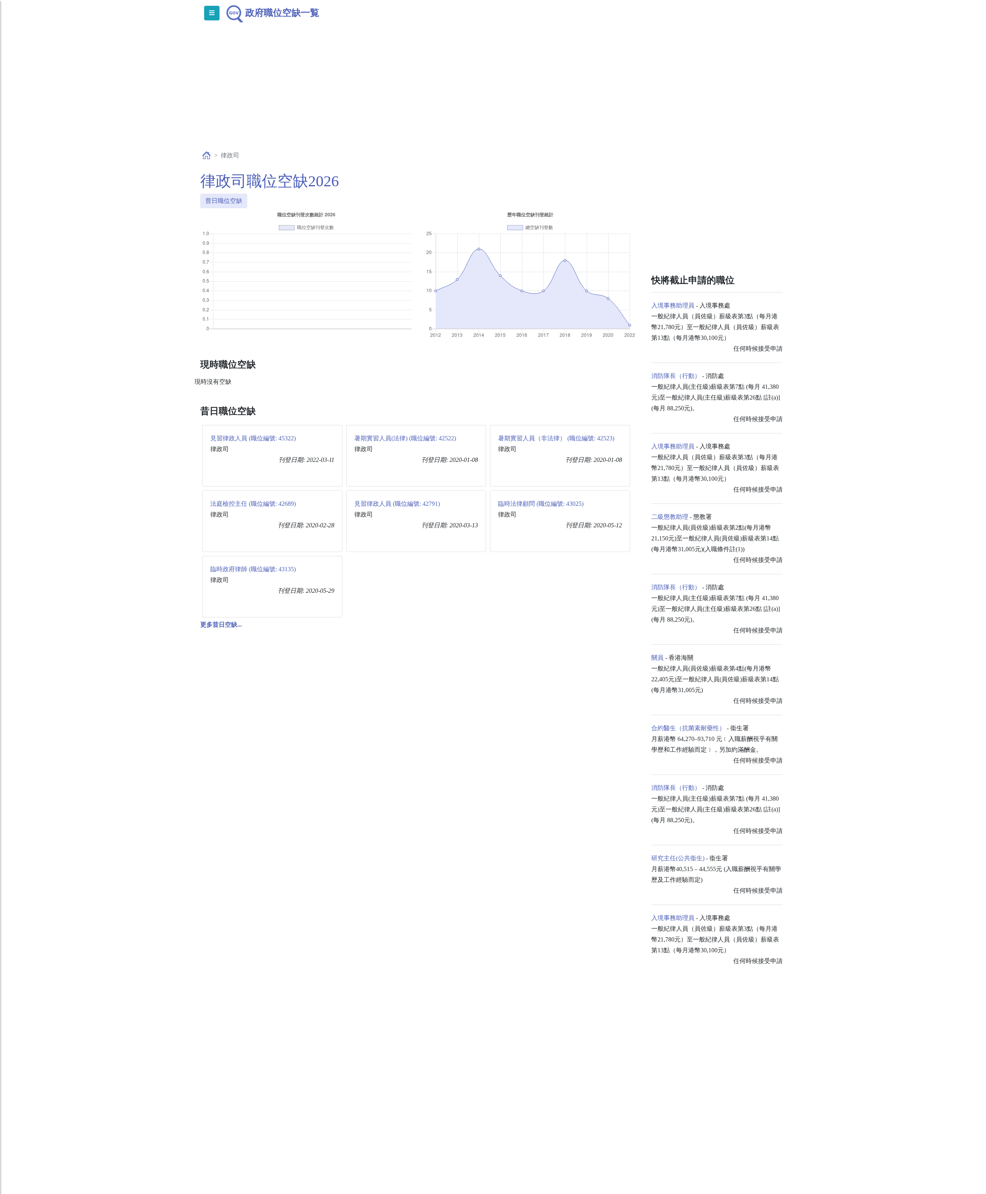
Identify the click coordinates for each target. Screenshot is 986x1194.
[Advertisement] (493, 95)
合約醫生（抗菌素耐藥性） (688, 728)
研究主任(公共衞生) (677, 858)
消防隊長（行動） (676, 376)
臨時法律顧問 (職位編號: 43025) (541, 503)
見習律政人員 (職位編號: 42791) (397, 503)
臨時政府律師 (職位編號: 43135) (253, 569)
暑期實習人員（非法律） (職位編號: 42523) (556, 438)
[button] (221, 624)
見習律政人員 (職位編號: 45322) (253, 438)
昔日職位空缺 (223, 200)
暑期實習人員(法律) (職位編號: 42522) (405, 438)
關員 (657, 657)
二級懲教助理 (669, 516)
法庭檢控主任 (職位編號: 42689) (253, 503)
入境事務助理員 (672, 305)
